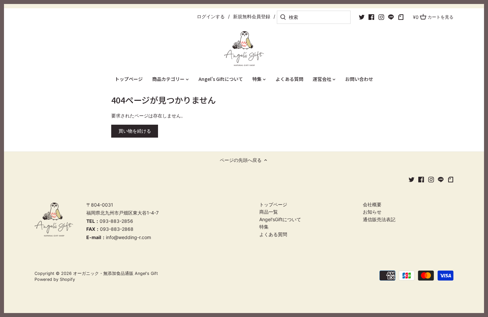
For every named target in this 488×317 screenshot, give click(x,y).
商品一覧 (268, 212)
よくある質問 (273, 234)
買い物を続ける (135, 131)
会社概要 (372, 204)
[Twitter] (362, 17)
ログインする (211, 16)
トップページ (273, 204)
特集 (264, 226)
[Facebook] (371, 17)
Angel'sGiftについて (280, 219)
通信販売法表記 (379, 219)
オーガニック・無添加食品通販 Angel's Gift (115, 273)
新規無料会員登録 (251, 16)
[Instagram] (381, 17)
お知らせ (372, 212)
